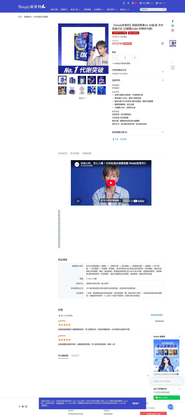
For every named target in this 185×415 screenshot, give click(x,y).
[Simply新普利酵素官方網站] (32, 7)
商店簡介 (71, 411)
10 (122, 37)
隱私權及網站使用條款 (75, 414)
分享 (116, 139)
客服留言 (107, 411)
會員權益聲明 (108, 414)
